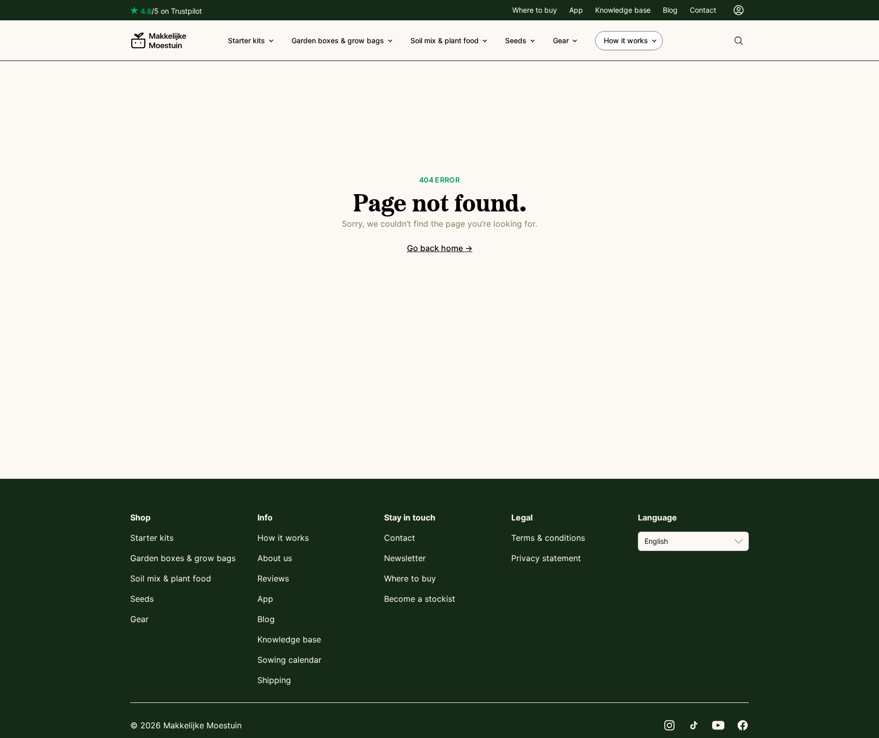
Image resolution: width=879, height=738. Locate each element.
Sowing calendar (289, 660)
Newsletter (405, 558)
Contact (703, 10)
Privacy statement (546, 558)
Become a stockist (419, 599)
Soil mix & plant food (445, 40)
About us (274, 558)
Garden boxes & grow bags (337, 40)
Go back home (440, 248)
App (576, 10)
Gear (561, 40)
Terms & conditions (548, 538)
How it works (626, 40)
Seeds (515, 40)
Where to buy (534, 10)
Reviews (273, 578)
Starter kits (246, 40)
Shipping (274, 680)
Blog (670, 10)
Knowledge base (623, 10)
